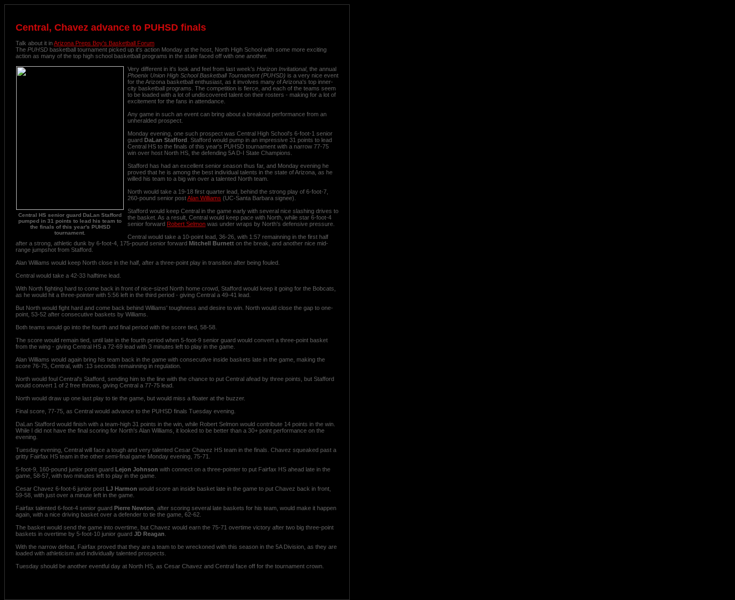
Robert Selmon (186, 224)
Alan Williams (204, 198)
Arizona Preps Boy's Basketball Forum (104, 43)
